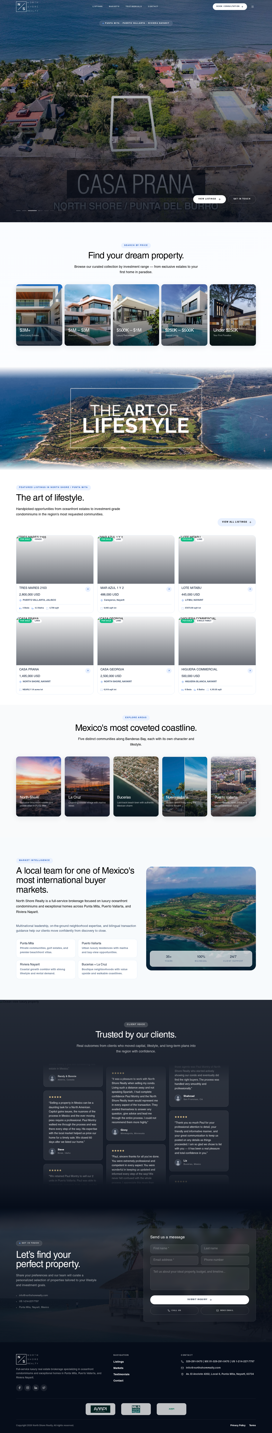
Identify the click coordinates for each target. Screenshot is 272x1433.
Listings (98, 7)
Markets (114, 7)
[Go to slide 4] (36, 210)
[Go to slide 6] (50, 210)
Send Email (227, 1311)
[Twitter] (44, 1387)
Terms (252, 1425)
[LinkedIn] (35, 1387)
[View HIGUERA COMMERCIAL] (136, 111)
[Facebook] (19, 1387)
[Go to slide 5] (42, 210)
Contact (153, 7)
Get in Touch (242, 199)
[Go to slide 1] (18, 210)
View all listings (234, 522)
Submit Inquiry (197, 1300)
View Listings (207, 199)
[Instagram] (27, 1387)
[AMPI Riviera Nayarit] (100, 1409)
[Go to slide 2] (24, 210)
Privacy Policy (238, 1425)
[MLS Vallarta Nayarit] (136, 1409)
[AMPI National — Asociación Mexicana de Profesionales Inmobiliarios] (171, 1409)
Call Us (176, 1311)
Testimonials (134, 7)
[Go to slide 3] (30, 210)
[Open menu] (252, 6)
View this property (29, 203)
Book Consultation (228, 6)
